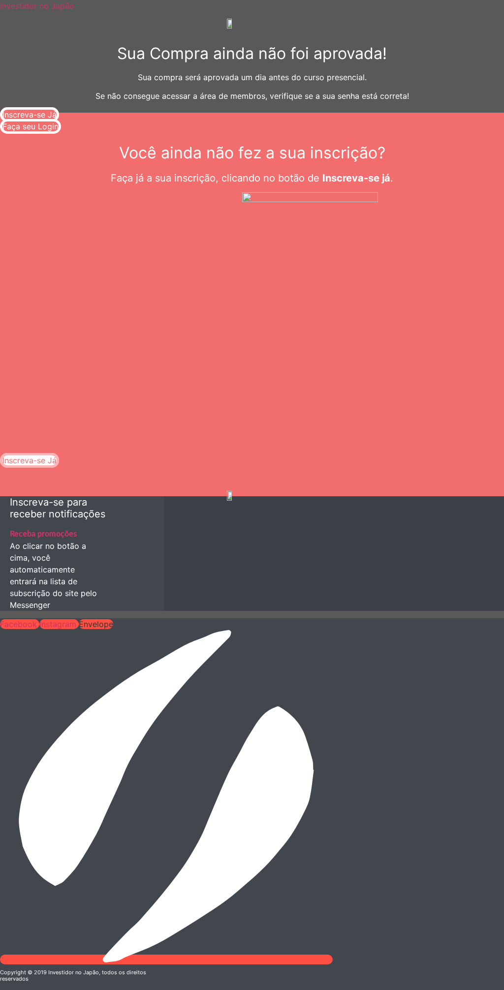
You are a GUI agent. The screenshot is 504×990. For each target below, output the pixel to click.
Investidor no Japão (37, 6)
